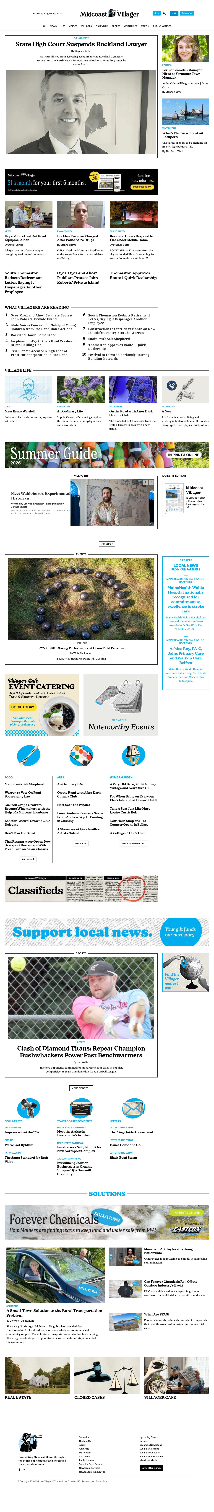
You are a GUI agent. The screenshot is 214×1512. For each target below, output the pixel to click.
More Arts (80, 850)
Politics (167, 65)
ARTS (60, 785)
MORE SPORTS (79, 1095)
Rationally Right (14, 1160)
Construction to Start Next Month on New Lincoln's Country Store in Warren (121, 331)
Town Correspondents (74, 1128)
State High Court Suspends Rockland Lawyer (81, 45)
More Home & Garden (133, 850)
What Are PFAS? (157, 1321)
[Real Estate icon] (37, 1382)
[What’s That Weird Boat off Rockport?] (185, 111)
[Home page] (109, 13)
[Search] (164, 13)
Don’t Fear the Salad (20, 840)
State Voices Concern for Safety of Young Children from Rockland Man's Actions (43, 327)
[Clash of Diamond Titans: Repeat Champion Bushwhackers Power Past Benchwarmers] (81, 1005)
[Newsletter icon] (176, 1382)
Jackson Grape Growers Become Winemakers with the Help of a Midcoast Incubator (27, 816)
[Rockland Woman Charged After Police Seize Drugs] (81, 214)
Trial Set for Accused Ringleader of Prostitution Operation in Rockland (39, 353)
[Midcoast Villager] (174, 498)
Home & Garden (121, 785)
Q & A (7, 407)
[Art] (81, 762)
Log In (174, 13)
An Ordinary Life (70, 411)
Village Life (63, 407)
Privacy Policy (102, 1489)
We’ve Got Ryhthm (19, 1152)
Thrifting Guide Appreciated (131, 1139)
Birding (9, 1147)
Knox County (64, 232)
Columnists (14, 1128)
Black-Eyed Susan (123, 1165)
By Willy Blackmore (22, 509)
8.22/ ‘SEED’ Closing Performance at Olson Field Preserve (81, 655)
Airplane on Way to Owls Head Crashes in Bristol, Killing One (44, 343)
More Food (28, 866)
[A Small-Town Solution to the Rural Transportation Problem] (55, 1282)
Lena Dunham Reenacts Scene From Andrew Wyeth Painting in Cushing (80, 824)
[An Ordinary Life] (81, 389)
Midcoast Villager (43, 1489)
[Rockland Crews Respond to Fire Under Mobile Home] (134, 214)
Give (156, 13)
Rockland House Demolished (33, 335)
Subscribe (187, 13)
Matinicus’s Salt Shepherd (109, 339)
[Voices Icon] (28, 1115)
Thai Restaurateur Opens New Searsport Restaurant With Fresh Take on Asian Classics (28, 852)
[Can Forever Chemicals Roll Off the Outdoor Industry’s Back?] (125, 1296)
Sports (81, 960)
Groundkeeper (13, 1135)
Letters (115, 1128)
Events (81, 561)
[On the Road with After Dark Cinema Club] (133, 389)
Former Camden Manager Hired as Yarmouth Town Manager (182, 74)
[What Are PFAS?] (125, 1329)
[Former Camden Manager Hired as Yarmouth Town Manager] (185, 48)
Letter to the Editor (121, 1135)
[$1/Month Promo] (81, 182)
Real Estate (18, 1405)
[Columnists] (81, 1115)
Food (9, 785)
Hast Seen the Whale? (73, 812)
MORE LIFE (106, 551)
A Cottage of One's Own (127, 840)
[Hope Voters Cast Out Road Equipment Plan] (28, 214)
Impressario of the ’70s (22, 1139)
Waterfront (169, 128)
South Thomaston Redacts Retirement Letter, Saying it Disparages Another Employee (23, 283)
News (8, 232)
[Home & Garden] (134, 762)
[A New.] (185, 389)
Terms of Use (88, 1489)
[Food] (28, 762)
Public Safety (81, 38)
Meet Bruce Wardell (20, 411)
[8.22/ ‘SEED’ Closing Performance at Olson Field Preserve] (81, 606)
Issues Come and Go (125, 1152)
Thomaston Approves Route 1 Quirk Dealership (117, 347)
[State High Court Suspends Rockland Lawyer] (81, 112)
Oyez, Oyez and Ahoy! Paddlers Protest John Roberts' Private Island (78, 278)
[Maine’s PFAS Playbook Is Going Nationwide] (125, 1264)
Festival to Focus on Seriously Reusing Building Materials (119, 356)
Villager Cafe (160, 1405)
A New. (167, 411)
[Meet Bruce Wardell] (28, 389)
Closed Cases (89, 1405)
